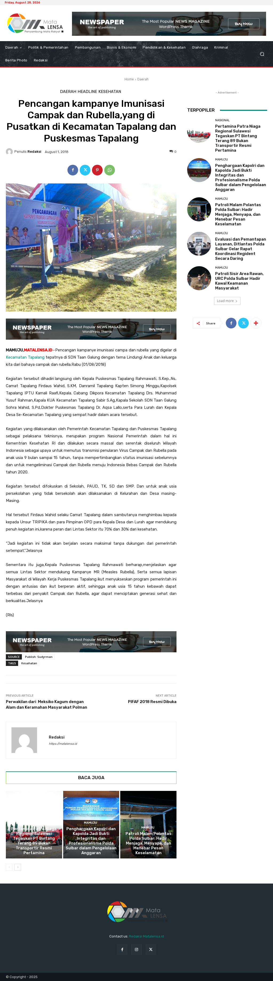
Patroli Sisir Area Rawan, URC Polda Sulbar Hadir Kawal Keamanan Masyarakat (239, 281)
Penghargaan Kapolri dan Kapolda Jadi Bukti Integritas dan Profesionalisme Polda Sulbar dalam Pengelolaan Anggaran (91, 840)
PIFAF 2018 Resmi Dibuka (152, 701)
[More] (256, 323)
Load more (225, 301)
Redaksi (34, 151)
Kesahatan (29, 663)
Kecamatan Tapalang (25, 357)
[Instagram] (136, 949)
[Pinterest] (97, 170)
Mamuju (90, 822)
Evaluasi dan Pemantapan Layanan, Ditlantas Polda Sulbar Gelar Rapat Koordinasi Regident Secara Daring (240, 249)
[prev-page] (9, 867)
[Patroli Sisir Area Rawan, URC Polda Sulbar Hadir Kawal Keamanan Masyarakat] (199, 278)
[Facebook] (72, 170)
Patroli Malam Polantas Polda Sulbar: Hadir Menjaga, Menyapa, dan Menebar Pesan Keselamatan (148, 843)
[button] (262, 54)
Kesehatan (109, 92)
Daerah (142, 79)
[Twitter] (85, 170)
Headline (87, 92)
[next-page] (17, 867)
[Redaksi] (10, 151)
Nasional (33, 822)
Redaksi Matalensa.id (146, 936)
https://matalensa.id (63, 743)
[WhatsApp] (109, 170)
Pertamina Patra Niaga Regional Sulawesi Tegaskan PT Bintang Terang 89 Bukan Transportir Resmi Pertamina (34, 840)
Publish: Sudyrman (39, 657)
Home (129, 79)
